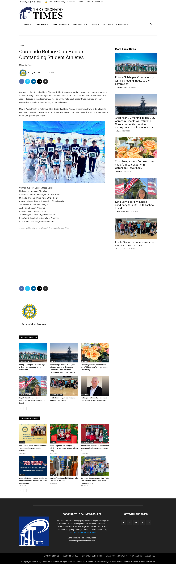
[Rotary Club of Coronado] (23, 73)
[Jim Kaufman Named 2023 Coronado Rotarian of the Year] (64, 466)
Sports (22, 46)
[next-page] (25, 408)
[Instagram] (129, 522)
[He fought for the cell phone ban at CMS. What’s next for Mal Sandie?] (95, 386)
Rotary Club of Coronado (37, 73)
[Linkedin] (33, 81)
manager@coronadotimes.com (82, 540)
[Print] (45, 81)
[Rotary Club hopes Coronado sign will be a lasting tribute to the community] (33, 352)
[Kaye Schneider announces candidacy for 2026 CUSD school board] (33, 386)
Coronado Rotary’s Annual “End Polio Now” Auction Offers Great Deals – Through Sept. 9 (95, 480)
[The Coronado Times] (41, 13)
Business (84, 361)
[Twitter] (27, 81)
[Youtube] (148, 522)
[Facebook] (21, 81)
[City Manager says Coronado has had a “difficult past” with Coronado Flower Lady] (95, 352)
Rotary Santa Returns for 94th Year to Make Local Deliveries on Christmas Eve (95, 448)
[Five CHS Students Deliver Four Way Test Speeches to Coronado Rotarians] (33, 433)
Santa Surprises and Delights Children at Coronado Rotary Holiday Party (64, 448)
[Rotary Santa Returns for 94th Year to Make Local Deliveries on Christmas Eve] (95, 433)
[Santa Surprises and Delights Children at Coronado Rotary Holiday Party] (64, 433)
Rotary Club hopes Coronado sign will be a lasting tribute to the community (32, 367)
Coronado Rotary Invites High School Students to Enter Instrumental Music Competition (33, 480)
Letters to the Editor (26, 394)
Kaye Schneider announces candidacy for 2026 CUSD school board (31, 400)
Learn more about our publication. (82, 532)
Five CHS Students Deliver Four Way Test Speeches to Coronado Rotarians (32, 448)
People (22, 442)
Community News (25, 361)
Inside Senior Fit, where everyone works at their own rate (134, 244)
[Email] (39, 81)
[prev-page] (20, 408)
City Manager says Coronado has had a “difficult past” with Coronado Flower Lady (94, 367)
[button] (151, 25)
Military (53, 361)
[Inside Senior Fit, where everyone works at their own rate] (64, 386)
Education (84, 394)
